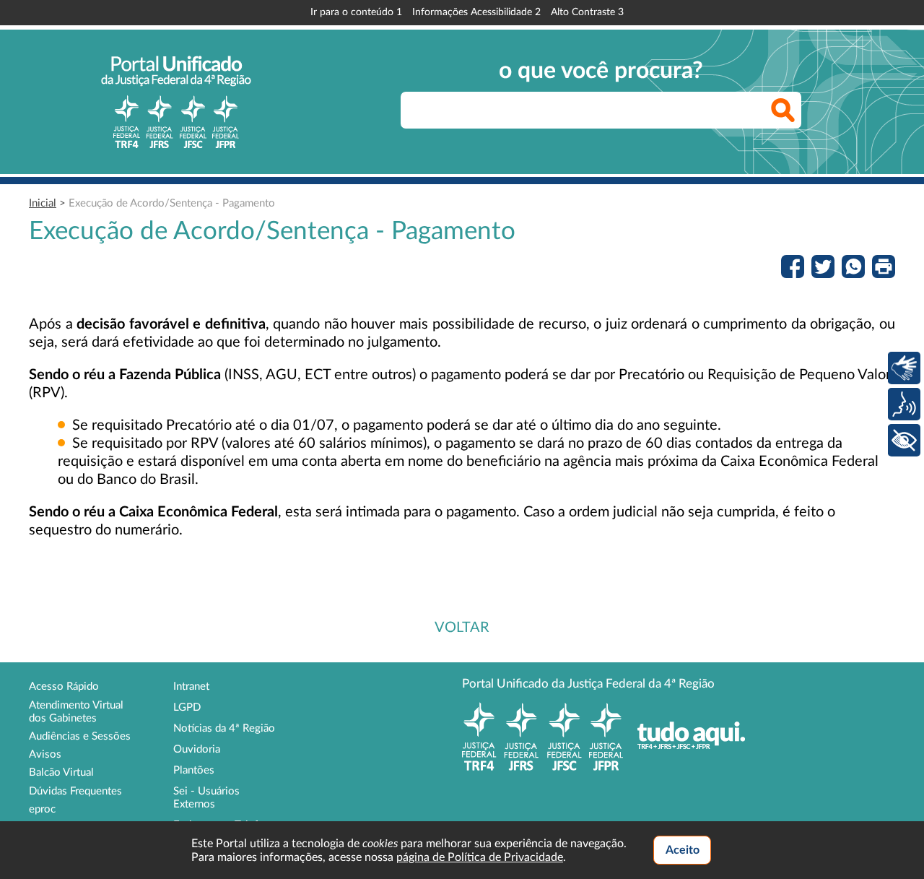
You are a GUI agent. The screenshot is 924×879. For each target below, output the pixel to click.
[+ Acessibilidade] (904, 440)
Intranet (191, 686)
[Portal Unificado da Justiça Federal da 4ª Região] (176, 102)
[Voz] (904, 404)
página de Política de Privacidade (479, 857)
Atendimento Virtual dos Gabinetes (76, 712)
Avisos (45, 754)
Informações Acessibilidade (476, 12)
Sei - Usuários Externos (206, 798)
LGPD (187, 707)
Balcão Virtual (61, 772)
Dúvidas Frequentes (75, 791)
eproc (42, 809)
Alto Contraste (587, 12)
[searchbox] (601, 110)
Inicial (42, 203)
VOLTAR (462, 627)
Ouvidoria (196, 749)
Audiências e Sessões (80, 736)
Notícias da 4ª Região (224, 728)
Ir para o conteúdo (356, 12)
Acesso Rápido (64, 686)
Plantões (193, 770)
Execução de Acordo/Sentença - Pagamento (172, 203)
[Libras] (904, 368)
